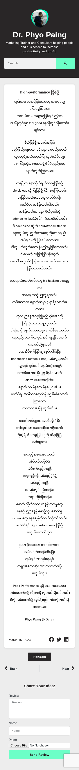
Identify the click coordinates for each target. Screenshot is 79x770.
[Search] (65, 63)
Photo (13, 739)
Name (13, 723)
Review (14, 695)
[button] (51, 639)
